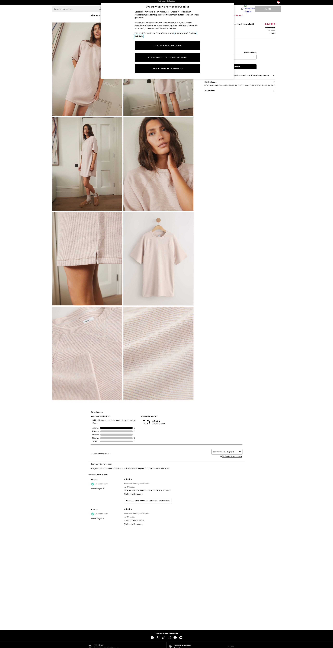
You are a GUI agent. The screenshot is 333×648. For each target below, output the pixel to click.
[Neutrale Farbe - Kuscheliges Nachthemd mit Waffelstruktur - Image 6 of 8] (158, 258)
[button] (239, 82)
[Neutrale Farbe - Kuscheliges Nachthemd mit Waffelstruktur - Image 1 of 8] (87, 69)
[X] (158, 637)
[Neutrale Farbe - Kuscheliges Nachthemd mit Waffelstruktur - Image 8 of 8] (158, 353)
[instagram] (169, 637)
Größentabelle (250, 52)
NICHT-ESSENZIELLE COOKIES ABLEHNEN (167, 57)
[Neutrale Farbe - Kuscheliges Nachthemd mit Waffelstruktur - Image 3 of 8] (87, 164)
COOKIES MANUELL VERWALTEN (167, 69)
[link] (242, 9)
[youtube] (181, 637)
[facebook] (152, 637)
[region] (167, 41)
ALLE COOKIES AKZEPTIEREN (167, 46)
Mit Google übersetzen (133, 494)
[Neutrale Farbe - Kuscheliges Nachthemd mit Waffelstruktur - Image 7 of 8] (87, 353)
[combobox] (232, 452)
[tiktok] (163, 637)
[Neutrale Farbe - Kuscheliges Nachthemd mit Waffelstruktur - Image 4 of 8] (158, 164)
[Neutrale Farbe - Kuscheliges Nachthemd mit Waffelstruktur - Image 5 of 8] (87, 258)
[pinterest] (175, 637)
